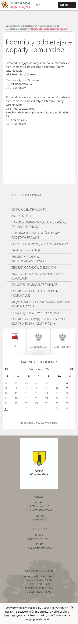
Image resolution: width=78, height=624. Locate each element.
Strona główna (12, 26)
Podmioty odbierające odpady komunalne (48, 29)
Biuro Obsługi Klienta (28, 209)
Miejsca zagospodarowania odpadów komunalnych (41, 304)
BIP (14, 346)
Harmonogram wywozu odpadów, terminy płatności (38, 224)
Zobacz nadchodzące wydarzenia (39, 422)
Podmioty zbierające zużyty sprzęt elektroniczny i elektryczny (38, 321)
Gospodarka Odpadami (16, 29)
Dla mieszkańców (29, 26)
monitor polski (63, 346)
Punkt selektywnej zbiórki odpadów (39, 244)
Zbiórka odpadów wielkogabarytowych (28, 259)
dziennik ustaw (39, 346)
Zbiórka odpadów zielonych (33, 267)
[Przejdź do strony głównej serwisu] (15, 5)
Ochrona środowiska (49, 26)
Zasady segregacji (25, 250)
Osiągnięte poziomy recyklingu (35, 313)
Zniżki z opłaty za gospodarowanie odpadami (38, 276)
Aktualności (21, 216)
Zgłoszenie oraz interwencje (34, 285)
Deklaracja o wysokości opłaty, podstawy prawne (35, 235)
